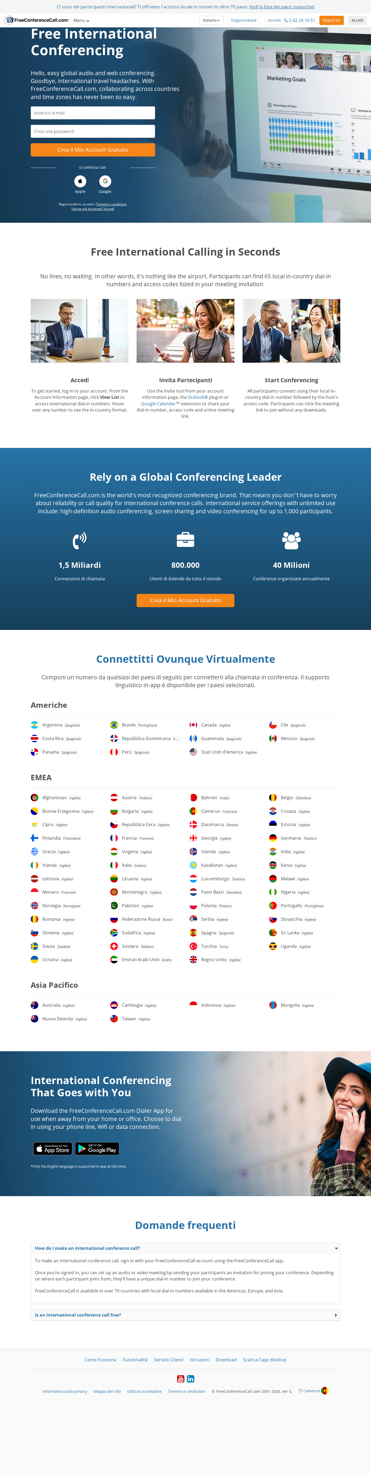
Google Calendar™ (160, 404)
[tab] (185, 1248)
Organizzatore (244, 20)
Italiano (210, 20)
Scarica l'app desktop (265, 1360)
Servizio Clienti (169, 1360)
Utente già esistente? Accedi (92, 208)
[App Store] (53, 1148)
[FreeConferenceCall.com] (36, 20)
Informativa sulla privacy (64, 1391)
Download (226, 1360)
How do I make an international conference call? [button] (87, 1248)
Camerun (311, 1390)
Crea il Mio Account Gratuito (92, 149)
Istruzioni (199, 1360)
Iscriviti (274, 20)
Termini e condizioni (111, 204)
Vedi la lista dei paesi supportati (282, 7)
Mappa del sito (107, 1391)
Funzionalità (135, 1360)
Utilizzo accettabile (144, 1391)
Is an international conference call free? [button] (78, 1315)
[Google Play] (97, 1148)
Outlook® (198, 397)
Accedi (357, 20)
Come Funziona (100, 1360)
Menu (79, 20)
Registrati (331, 20)
